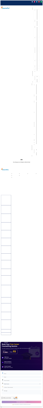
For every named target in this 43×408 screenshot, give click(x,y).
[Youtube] (39, 2)
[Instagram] (34, 2)
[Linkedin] (37, 2)
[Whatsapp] (41, 2)
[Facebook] (32, 2)
